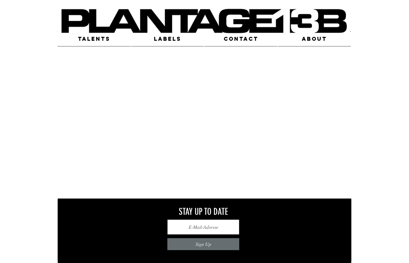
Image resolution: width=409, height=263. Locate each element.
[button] (94, 38)
